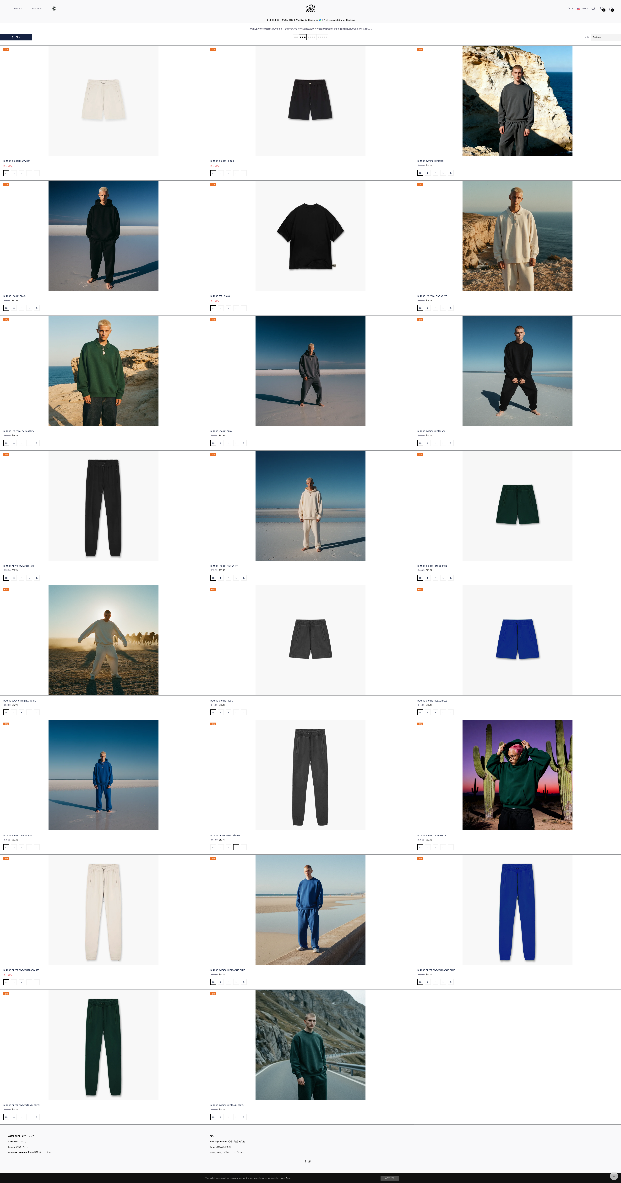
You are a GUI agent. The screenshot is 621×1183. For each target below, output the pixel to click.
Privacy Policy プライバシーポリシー (227, 1152)
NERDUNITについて (17, 1141)
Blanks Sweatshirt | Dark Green (227, 1105)
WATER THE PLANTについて (21, 1136)
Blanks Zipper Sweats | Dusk (225, 835)
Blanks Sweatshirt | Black (431, 431)
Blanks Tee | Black (220, 296)
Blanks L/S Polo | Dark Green (18, 431)
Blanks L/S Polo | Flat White (432, 296)
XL (37, 173)
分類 (587, 37)
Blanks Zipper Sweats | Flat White (21, 970)
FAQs (212, 1136)
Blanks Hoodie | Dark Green (431, 835)
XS (6, 173)
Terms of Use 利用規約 (220, 1147)
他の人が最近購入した (94, 1099)
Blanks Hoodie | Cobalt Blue (18, 835)
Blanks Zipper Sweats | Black (18, 566)
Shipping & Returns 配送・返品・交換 (227, 1141)
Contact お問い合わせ (18, 1147)
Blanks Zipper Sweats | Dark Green (21, 1105)
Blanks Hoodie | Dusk (221, 431)
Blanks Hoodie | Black (14, 296)
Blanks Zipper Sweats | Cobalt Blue (436, 970)
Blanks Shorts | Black (222, 161)
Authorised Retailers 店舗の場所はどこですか (29, 1152)
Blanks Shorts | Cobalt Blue (432, 700)
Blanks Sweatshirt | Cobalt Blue (227, 970)
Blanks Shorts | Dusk (221, 700)
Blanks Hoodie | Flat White (224, 566)
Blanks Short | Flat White (16, 161)
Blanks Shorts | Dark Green (432, 566)
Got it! (389, 1178)
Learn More (285, 1178)
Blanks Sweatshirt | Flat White (19, 700)
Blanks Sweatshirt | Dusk (430, 161)
